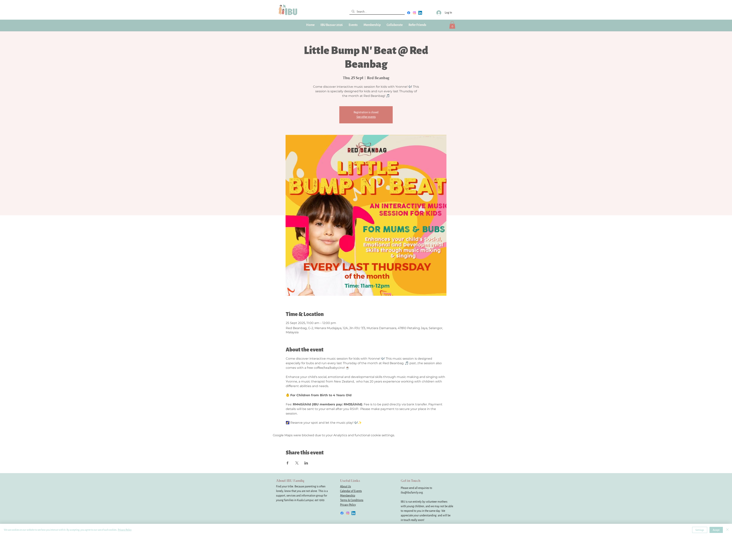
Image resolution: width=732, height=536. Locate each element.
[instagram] (414, 13)
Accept (716, 530)
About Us (345, 486)
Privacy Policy (348, 505)
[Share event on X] (297, 462)
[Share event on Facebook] (287, 462)
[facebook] (409, 13)
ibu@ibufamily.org (412, 492)
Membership (347, 495)
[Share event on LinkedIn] (306, 462)
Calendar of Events (351, 491)
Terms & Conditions (351, 500)
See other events (366, 117)
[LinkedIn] (420, 13)
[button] (372, 25)
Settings (699, 530)
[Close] (727, 530)
